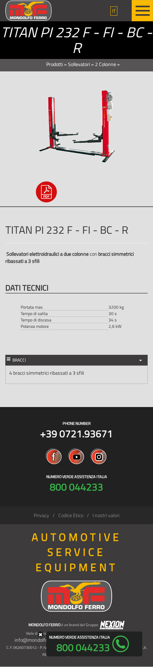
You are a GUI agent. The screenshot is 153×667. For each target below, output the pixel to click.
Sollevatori (79, 64)
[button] (113, 11)
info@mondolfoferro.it (38, 640)
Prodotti (54, 64)
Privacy (41, 515)
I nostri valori (106, 515)
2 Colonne (105, 64)
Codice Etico (70, 515)
